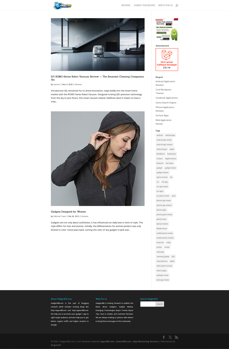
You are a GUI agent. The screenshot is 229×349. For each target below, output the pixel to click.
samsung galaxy (163, 256)
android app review (164, 140)
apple (172, 149)
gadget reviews (163, 172)
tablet (172, 261)
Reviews (126, 5)
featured (160, 163)
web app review (163, 280)
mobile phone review (165, 233)
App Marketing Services (145, 341)
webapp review (162, 275)
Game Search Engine (166, 102)
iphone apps (161, 210)
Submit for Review (144, 5)
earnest (56, 84)
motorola (160, 242)
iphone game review (164, 214)
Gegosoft (56, 345)
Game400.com (123, 341)
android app (170, 135)
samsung (160, 252)
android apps (162, 149)
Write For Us (165, 5)
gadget (159, 168)
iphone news (161, 219)
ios (158, 182)
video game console (164, 266)
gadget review (170, 168)
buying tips (171, 154)
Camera (160, 158)
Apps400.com (107, 341)
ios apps (160, 191)
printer (159, 247)
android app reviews (165, 144)
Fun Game (169, 163)
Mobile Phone (162, 228)
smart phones (162, 261)
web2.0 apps (162, 270)
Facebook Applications (167, 97)
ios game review (163, 196)
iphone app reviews (164, 205)
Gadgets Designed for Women (68, 211)
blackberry (161, 154)
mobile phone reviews (165, 238)
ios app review (162, 186)
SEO (173, 256)
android (160, 135)
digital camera (170, 158)
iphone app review (164, 200)
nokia (168, 242)
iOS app (165, 182)
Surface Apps (162, 115)
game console (162, 177)
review (166, 247)
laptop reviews (162, 224)
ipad (173, 196)
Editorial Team (59, 216)
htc (171, 177)
